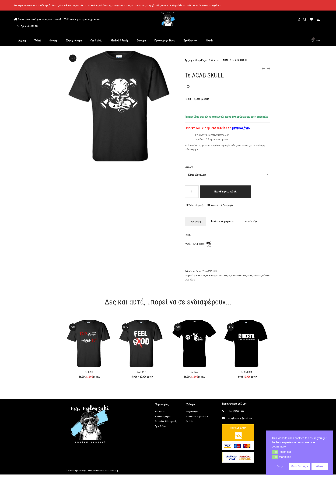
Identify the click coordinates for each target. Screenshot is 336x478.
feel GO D (141, 372)
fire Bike (194, 372)
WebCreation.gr (111, 470)
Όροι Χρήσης (160, 426)
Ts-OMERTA (246, 372)
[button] (275, 452)
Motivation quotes (238, 275)
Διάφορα (257, 275)
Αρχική (188, 60)
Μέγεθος (189, 167)
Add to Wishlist (188, 86)
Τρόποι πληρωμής (196, 205)
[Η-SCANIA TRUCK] (263, 68)
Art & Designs (212, 275)
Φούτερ (215, 60)
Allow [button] (319, 466)
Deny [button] (280, 466)
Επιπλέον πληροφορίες (222, 221)
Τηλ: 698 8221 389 (236, 411)
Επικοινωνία (160, 411)
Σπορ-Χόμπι (190, 280)
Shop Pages (201, 60)
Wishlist (189, 421)
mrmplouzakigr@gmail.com (240, 418)
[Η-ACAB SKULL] (268, 68)
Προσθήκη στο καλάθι (225, 191)
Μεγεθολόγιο (251, 221)
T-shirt (250, 275)
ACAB (226, 60)
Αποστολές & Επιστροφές (222, 205)
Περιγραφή (195, 221)
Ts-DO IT (89, 372)
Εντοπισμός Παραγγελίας (197, 416)
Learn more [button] (279, 446)
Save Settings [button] (299, 466)
